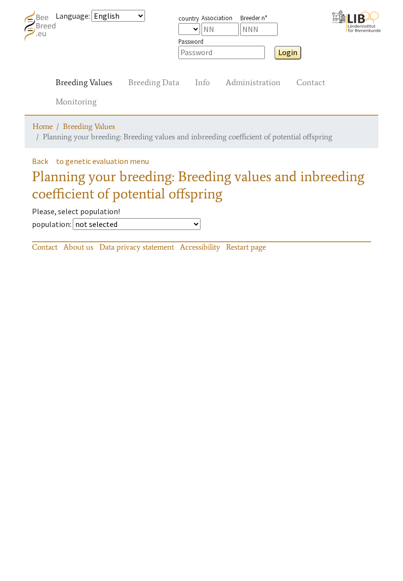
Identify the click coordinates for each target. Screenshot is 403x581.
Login (287, 52)
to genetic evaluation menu (102, 161)
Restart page (246, 247)
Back (40, 161)
